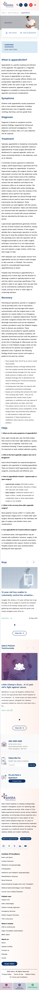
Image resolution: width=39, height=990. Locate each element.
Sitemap (4, 954)
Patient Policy (30, 974)
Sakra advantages (8, 903)
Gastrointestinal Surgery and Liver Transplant (17, 884)
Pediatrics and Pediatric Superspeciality (15, 872)
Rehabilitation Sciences (10, 876)
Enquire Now (16, 781)
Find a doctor (25, 838)
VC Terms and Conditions (18, 977)
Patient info (6, 900)
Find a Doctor (13, 32)
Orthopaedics (6, 869)
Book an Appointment (29, 32)
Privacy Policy (6, 974)
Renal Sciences (7, 880)
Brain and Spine (7, 857)
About (4, 942)
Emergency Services (8, 911)
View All (18, 633)
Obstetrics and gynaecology (11, 865)
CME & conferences (8, 927)
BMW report (6, 934)
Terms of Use (18, 974)
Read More (5, 618)
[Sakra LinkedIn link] (20, 846)
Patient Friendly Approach (11, 907)
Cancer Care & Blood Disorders (12, 891)
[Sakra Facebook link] (9, 846)
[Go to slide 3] (21, 625)
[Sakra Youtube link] (26, 846)
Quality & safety (7, 946)
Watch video (6, 710)
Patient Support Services (10, 915)
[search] (17, 5)
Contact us (5, 950)
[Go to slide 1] (14, 625)
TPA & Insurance (7, 919)
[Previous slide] (27, 562)
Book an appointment (9, 838)
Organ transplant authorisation (12, 931)
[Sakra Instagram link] (4, 846)
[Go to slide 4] (24, 625)
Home (3, 13)
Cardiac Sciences (7, 861)
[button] (6, 986)
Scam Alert (9, 964)
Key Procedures (13, 13)
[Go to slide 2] (17, 625)
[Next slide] (34, 562)
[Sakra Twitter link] (14, 846)
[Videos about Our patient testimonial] (19, 668)
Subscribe (32, 765)
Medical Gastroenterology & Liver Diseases (16, 888)
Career (4, 958)
